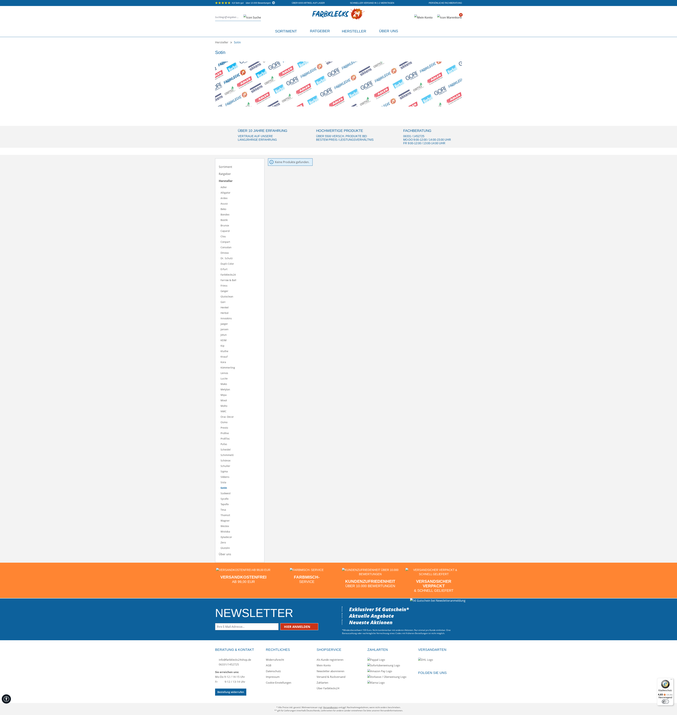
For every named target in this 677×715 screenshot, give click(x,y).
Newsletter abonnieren (330, 671)
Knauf (224, 356)
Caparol (225, 231)
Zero (223, 542)
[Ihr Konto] (423, 17)
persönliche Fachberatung (445, 3)
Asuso (224, 203)
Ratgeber (225, 174)
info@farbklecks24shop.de (234, 659)
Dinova (225, 252)
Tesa (223, 509)
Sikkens (225, 477)
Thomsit (225, 515)
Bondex (225, 214)
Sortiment (225, 167)
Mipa (224, 395)
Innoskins (226, 318)
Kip (222, 345)
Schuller (225, 466)
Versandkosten (330, 707)
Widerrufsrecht (275, 659)
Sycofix (224, 498)
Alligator (225, 192)
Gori (223, 302)
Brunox (225, 225)
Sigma (224, 471)
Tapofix (225, 504)
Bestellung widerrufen (230, 692)
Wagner (225, 520)
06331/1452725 (228, 664)
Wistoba (225, 531)
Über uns (225, 554)
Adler (224, 187)
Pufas (224, 444)
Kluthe (224, 351)
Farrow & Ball (228, 280)
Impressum (273, 677)
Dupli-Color (227, 263)
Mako (224, 384)
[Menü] (671, 680)
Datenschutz (273, 671)
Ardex (224, 198)
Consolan (226, 247)
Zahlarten (322, 682)
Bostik (224, 220)
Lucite (224, 378)
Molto (224, 405)
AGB (268, 665)
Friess (224, 285)
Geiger (224, 291)
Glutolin (225, 548)
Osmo (224, 422)
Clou (223, 236)
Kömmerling (228, 367)
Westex (225, 526)
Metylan (225, 389)
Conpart (225, 242)
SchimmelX (227, 455)
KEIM (224, 340)
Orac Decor (227, 416)
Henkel (225, 307)
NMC (223, 411)
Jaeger (224, 323)
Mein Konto (324, 665)
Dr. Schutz (227, 258)
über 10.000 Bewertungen (251, 3)
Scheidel (226, 449)
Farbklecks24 (228, 274)
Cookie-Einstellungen (278, 682)
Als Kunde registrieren (330, 659)
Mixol (224, 400)
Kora (223, 362)
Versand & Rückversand (331, 677)
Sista (223, 482)
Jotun (224, 334)
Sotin (224, 487)
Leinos (224, 373)
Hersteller (226, 181)
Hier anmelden (297, 627)
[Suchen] (251, 17)
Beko (223, 209)
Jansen (224, 329)
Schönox (225, 460)
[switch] (665, 701)
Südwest (226, 493)
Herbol (224, 313)
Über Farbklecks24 (328, 688)
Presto (224, 427)
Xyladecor (226, 537)
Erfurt (224, 269)
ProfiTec (225, 438)
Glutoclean (227, 296)
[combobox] (228, 17)
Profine (225, 433)
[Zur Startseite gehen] (338, 16)
